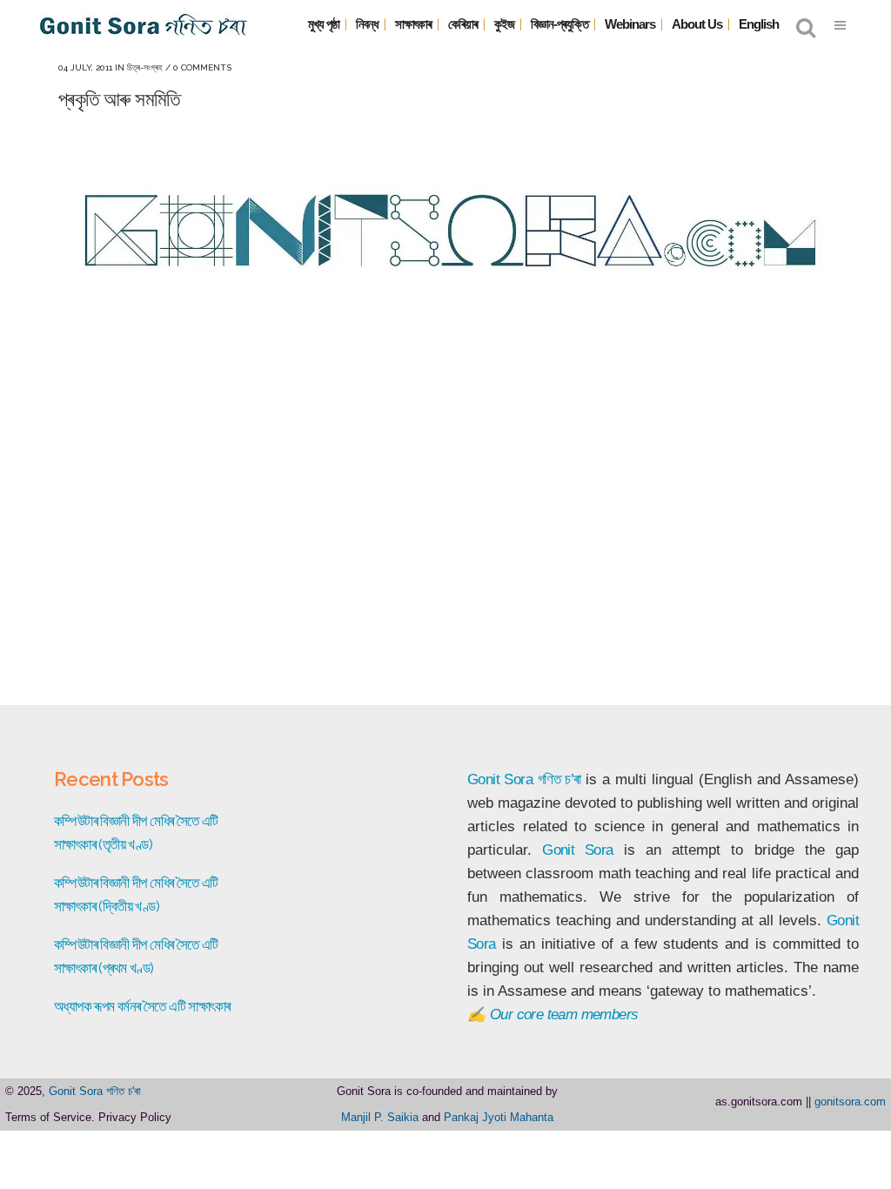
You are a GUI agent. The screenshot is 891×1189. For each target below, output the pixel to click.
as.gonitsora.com (758, 1101)
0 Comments (202, 67)
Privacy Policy (134, 1117)
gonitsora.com (850, 1101)
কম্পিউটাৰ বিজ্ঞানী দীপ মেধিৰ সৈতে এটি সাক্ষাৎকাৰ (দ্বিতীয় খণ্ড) (136, 894)
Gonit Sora (500, 779)
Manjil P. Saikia (380, 1117)
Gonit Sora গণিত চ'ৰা (95, 1091)
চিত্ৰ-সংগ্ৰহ (145, 67)
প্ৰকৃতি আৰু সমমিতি (119, 99)
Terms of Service (48, 1117)
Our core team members (564, 1014)
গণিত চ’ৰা (559, 779)
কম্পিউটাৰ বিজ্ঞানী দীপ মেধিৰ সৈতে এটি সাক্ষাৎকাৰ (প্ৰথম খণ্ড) (136, 956)
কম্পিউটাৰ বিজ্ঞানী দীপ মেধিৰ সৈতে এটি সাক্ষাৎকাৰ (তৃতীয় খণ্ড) (136, 832)
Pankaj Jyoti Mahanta (498, 1117)
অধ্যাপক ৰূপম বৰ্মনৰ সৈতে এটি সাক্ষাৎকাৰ (142, 1006)
